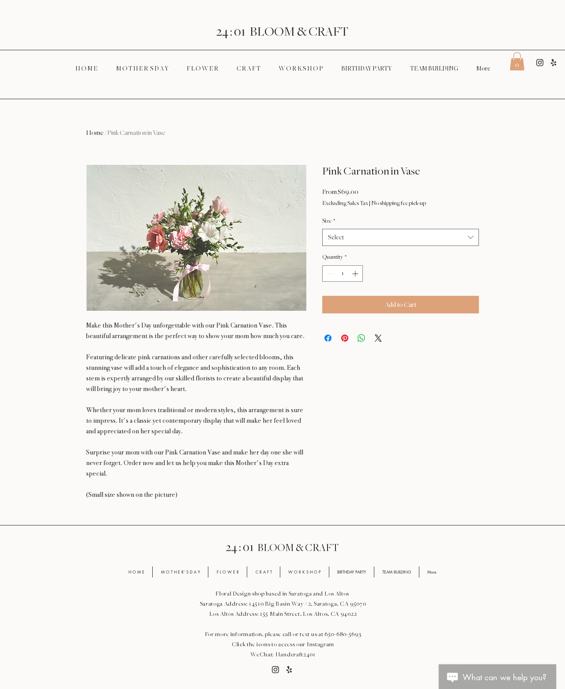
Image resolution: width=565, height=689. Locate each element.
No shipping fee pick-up (398, 203)
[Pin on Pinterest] (344, 338)
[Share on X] (378, 338)
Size (328, 221)
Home (95, 132)
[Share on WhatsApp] (361, 338)
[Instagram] (539, 62)
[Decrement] (329, 273)
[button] (517, 61)
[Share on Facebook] (328, 338)
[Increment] (356, 273)
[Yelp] (553, 62)
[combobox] (400, 237)
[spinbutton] (342, 273)
